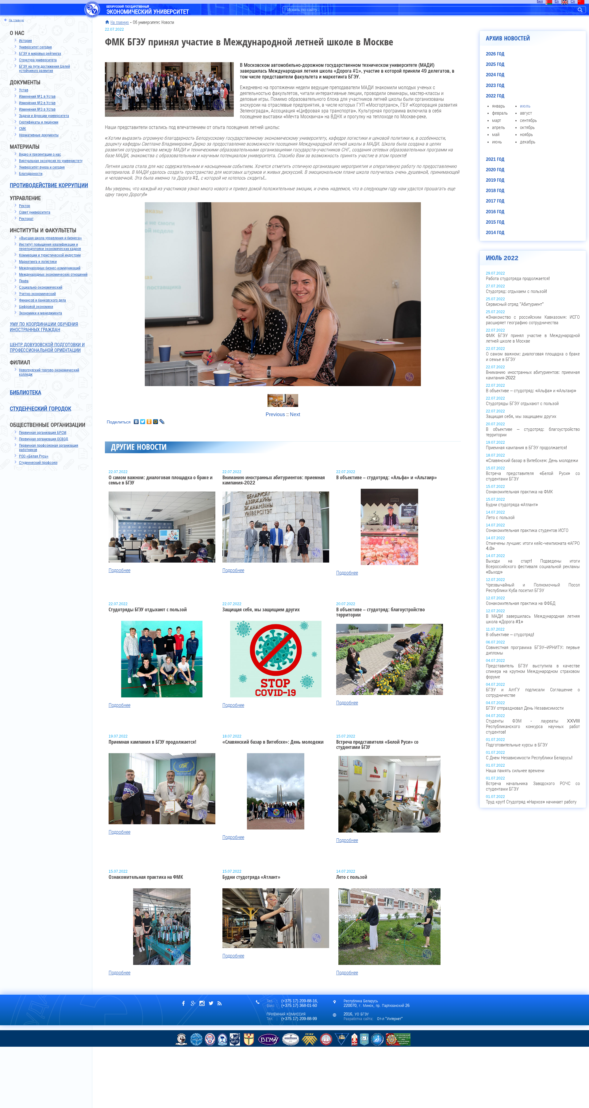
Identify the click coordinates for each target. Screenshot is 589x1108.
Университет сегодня (35, 47)
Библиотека (25, 392)
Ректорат (26, 219)
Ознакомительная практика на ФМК (519, 491)
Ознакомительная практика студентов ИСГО (527, 530)
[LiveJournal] (162, 422)
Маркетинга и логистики (38, 262)
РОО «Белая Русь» (33, 456)
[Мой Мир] (155, 422)
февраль (500, 113)
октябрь (527, 127)
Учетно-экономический (37, 294)
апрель (498, 127)
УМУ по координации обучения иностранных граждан (44, 327)
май (495, 134)
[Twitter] (143, 422)
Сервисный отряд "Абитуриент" (515, 304)
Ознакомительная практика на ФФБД (520, 603)
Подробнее (119, 570)
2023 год (495, 85)
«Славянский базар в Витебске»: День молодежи (532, 460)
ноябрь (526, 134)
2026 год (495, 53)
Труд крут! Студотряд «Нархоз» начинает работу (531, 801)
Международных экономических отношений (53, 274)
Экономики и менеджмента (40, 313)
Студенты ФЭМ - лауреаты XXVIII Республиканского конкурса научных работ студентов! (533, 726)
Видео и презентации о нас (40, 154)
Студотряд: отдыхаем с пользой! (516, 291)
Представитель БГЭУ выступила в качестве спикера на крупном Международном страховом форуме (533, 671)
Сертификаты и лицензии (38, 122)
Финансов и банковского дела (42, 300)
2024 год (495, 74)
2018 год (495, 190)
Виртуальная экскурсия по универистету (51, 161)
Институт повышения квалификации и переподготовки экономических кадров (50, 246)
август (526, 113)
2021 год (495, 159)
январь (498, 106)
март (496, 120)
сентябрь (528, 120)
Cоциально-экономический (40, 287)
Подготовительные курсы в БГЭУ (517, 744)
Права (24, 281)
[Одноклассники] (149, 422)
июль (525, 106)
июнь (497, 141)
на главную (16, 20)
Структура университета (38, 60)
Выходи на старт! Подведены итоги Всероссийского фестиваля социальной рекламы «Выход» (533, 567)
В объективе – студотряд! (510, 634)
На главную (119, 22)
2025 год (495, 64)
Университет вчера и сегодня (42, 167)
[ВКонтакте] (136, 422)
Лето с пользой (500, 517)
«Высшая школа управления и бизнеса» (50, 238)
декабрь (527, 141)
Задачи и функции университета (44, 116)
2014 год (495, 232)
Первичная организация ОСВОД (43, 439)
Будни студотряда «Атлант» (512, 504)
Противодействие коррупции (49, 185)
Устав (23, 90)
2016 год (495, 211)
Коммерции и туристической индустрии (50, 255)
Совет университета (34, 212)
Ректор (24, 206)
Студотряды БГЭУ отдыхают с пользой (522, 403)
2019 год (495, 180)
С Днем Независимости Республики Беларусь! (529, 757)
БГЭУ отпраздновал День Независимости (525, 708)
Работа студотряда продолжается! (518, 278)
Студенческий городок (40, 409)
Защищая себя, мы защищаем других (521, 416)
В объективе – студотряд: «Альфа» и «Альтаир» (531, 390)
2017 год (495, 201)
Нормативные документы (39, 135)
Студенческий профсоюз (38, 463)
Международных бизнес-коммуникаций (49, 268)
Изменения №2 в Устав (37, 103)
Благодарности (30, 174)
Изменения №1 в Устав (37, 96)
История (25, 41)
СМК (22, 129)
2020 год (495, 169)
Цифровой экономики (36, 307)
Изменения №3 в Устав (37, 109)
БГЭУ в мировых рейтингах (40, 53)
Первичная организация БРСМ (42, 433)
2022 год (495, 95)
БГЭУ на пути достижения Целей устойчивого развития (44, 68)
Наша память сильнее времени (515, 770)
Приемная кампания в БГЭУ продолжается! (526, 447)
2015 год (495, 222)
